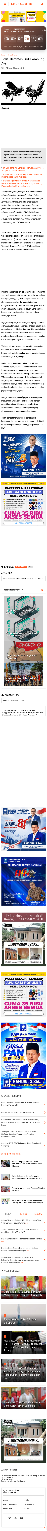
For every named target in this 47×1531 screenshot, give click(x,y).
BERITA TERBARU (12, 1154)
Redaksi (26, 1500)
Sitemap (26, 1509)
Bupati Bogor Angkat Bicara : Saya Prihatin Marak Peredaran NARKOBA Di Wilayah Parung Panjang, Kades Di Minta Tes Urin (21, 183)
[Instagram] (21, 1518)
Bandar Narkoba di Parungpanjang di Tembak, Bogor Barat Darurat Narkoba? (21, 175)
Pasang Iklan (7, 1509)
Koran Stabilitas (21, 4)
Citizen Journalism (10, 1504)
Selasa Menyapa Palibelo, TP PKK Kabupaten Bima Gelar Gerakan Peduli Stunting (27, 1164)
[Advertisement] (20, 129)
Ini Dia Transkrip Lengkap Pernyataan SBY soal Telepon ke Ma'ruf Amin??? (22, 169)
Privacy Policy (29, 1504)
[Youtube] (16, 1518)
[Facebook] (4, 1518)
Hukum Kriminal (12, 55)
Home (3, 55)
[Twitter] (9, 1518)
